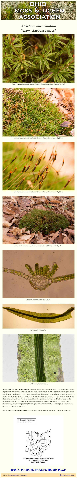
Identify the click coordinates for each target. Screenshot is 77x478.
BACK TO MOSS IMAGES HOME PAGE (38, 469)
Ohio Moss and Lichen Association (17, 475)
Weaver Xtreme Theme (68, 475)
